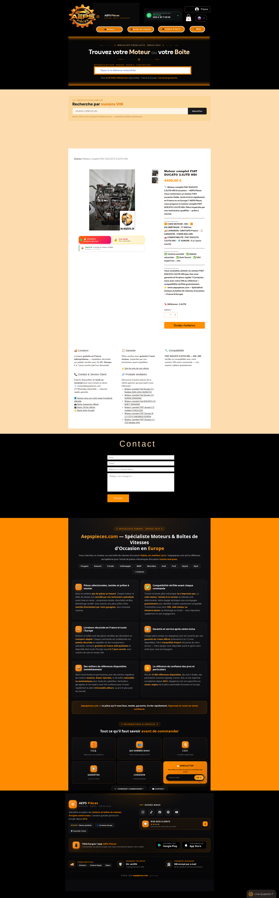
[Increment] (175, 314)
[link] (188, 17)
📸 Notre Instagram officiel (86, 404)
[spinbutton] (171, 314)
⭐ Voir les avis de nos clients (135, 368)
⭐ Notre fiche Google (84, 410)
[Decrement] (166, 314)
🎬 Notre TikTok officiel (84, 407)
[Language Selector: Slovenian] (201, 18)
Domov (78, 159)
